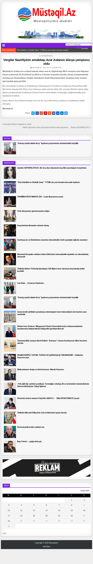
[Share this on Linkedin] (62, 113)
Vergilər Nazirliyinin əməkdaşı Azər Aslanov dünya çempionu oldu (46, 61)
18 (21, 516)
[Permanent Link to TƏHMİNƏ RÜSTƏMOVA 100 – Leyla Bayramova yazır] (10, 202)
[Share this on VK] (53, 113)
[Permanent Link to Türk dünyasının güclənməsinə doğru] (10, 216)
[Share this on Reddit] (49, 113)
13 (46, 510)
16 (84, 510)
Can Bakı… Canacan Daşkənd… (31, 283)
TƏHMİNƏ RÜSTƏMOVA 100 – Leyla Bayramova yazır (40, 197)
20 (46, 516)
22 (72, 516)
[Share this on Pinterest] (45, 113)
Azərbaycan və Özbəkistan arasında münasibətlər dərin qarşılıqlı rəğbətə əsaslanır (52, 240)
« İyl (4, 533)
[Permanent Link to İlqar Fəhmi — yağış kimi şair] (10, 446)
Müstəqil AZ (37, 67)
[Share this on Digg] (57, 113)
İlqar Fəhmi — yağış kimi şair (29, 441)
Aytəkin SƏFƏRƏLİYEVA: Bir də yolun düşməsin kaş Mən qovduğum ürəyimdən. (52, 168)
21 (59, 516)
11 (21, 510)
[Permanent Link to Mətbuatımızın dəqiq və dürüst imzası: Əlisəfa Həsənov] (10, 374)
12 (34, 510)
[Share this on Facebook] (37, 113)
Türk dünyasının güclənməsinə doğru (33, 211)
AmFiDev (46, 546)
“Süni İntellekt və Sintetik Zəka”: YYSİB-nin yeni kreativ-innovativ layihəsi (42, 50)
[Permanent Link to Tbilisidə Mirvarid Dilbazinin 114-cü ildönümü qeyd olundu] (10, 418)
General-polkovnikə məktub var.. (31, 427)
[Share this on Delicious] (66, 113)
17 (9, 516)
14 (59, 510)
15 (72, 510)
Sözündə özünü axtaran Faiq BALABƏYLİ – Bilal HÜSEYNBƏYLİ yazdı (48, 398)
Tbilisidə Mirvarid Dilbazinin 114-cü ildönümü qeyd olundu (42, 413)
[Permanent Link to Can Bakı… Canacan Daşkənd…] (10, 288)
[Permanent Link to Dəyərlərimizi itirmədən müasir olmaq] (10, 230)
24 (9, 521)
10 (9, 510)
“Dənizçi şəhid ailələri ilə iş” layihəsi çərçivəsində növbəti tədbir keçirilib (47, 143)
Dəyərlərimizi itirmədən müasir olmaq (33, 225)
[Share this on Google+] (41, 113)
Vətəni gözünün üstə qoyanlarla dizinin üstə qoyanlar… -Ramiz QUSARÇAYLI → (57, 127)
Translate (84, 48)
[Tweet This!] (33, 113)
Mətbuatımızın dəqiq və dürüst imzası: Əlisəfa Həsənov (40, 369)
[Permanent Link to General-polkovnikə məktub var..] (10, 432)
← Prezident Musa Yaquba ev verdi (16, 124)
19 (34, 516)
